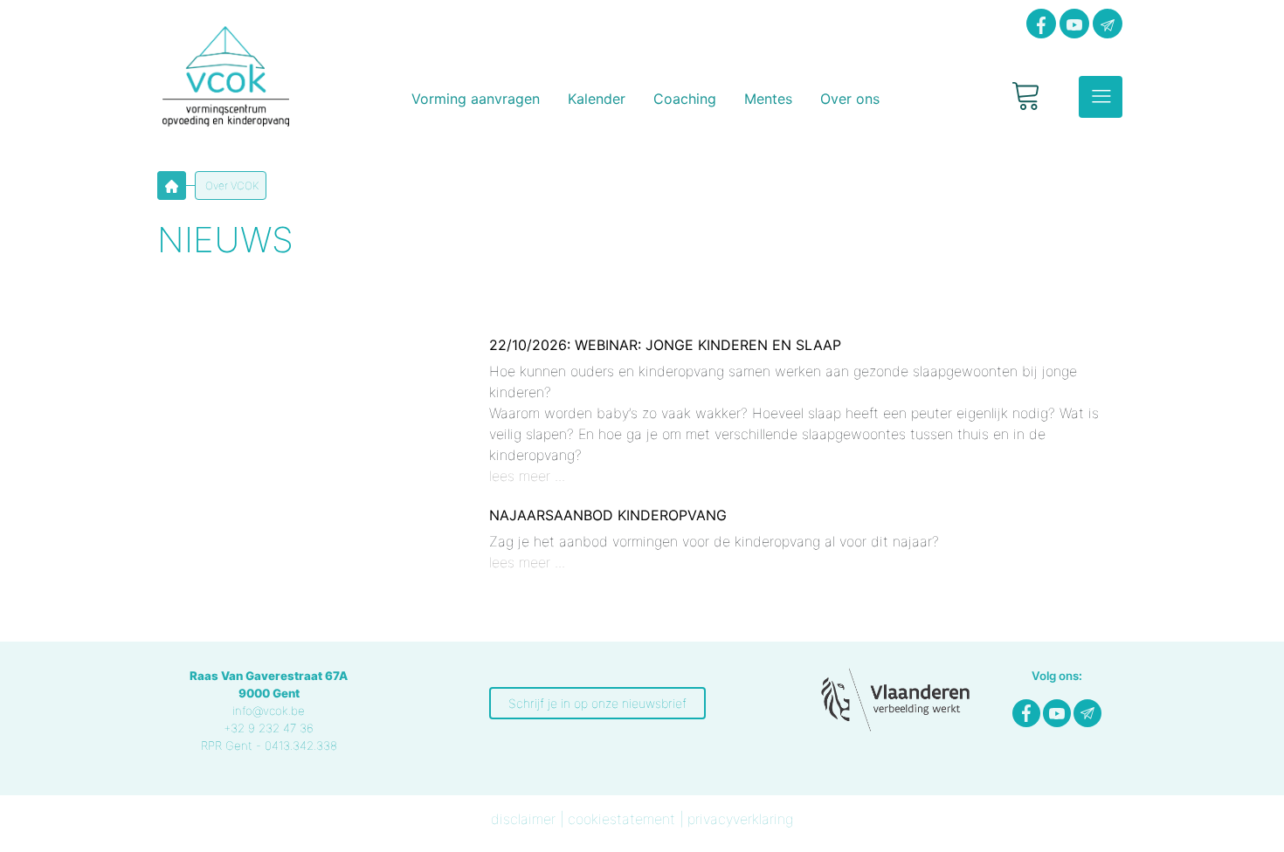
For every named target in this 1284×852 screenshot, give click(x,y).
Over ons (850, 98)
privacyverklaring (740, 819)
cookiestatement (621, 819)
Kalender (596, 98)
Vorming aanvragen (475, 98)
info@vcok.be (268, 711)
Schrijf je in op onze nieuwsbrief (597, 703)
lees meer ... (527, 475)
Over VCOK (231, 185)
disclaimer (523, 819)
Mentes (768, 98)
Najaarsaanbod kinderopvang (608, 515)
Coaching (684, 98)
